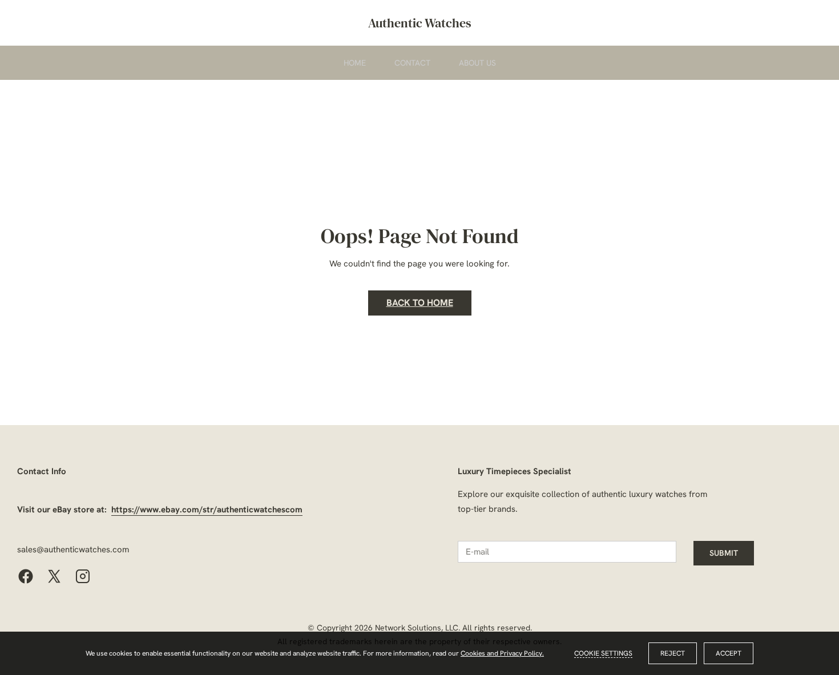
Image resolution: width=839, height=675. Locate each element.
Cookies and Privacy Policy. (502, 653)
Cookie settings (603, 653)
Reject (672, 653)
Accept (728, 653)
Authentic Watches (419, 22)
